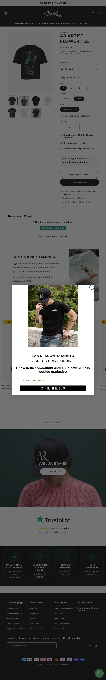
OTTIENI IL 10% (53, 388)
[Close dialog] (91, 287)
